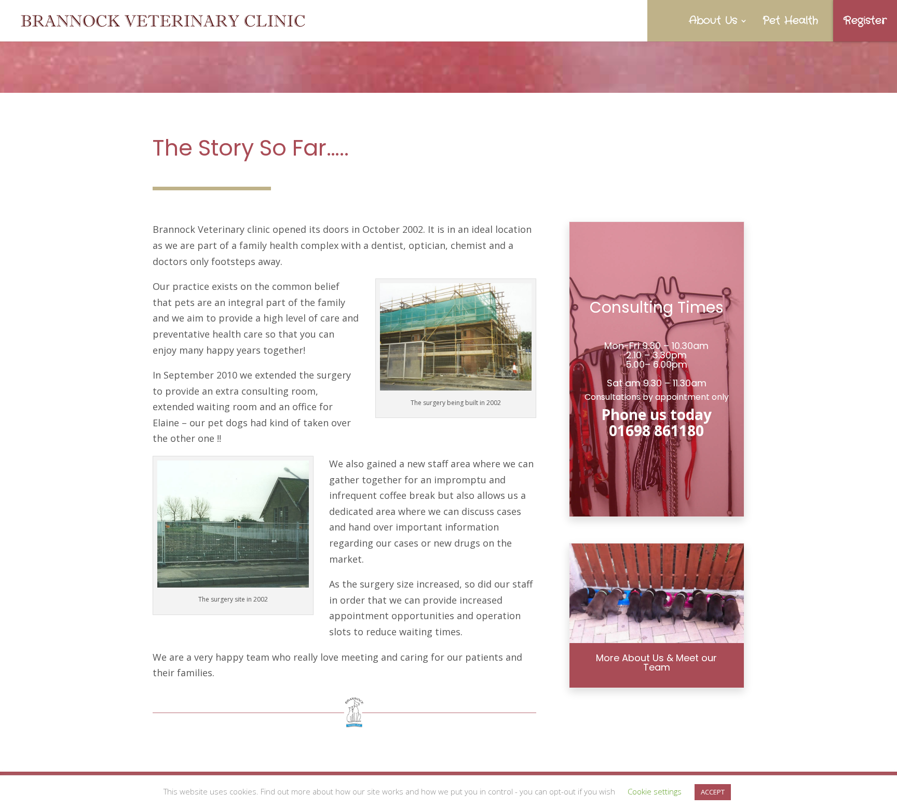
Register (865, 20)
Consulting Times (657, 307)
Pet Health (790, 20)
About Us (713, 20)
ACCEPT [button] (713, 792)
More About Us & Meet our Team (656, 662)
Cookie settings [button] (655, 791)
